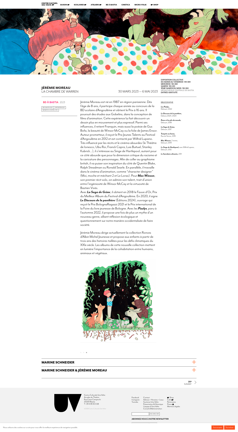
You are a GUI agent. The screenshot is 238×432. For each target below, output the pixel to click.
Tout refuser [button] (229, 428)
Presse (169, 404)
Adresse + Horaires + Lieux (153, 400)
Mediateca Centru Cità (50, 110)
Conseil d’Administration (152, 409)
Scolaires (79, 5)
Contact (146, 397)
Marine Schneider (58, 362)
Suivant (188, 383)
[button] (81, 353)
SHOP (155, 5)
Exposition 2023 (60, 107)
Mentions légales (173, 406)
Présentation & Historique (153, 404)
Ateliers (95, 5)
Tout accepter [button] (217, 428)
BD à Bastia (111, 5)
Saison (63, 5)
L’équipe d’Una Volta (151, 406)
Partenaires (171, 402)
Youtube (135, 402)
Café (169, 400)
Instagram (136, 400)
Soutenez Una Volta (150, 402)
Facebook (135, 397)
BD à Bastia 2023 (48, 107)
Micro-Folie (140, 5)
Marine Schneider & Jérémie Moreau (74, 370)
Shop (172, 397)
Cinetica (125, 5)
